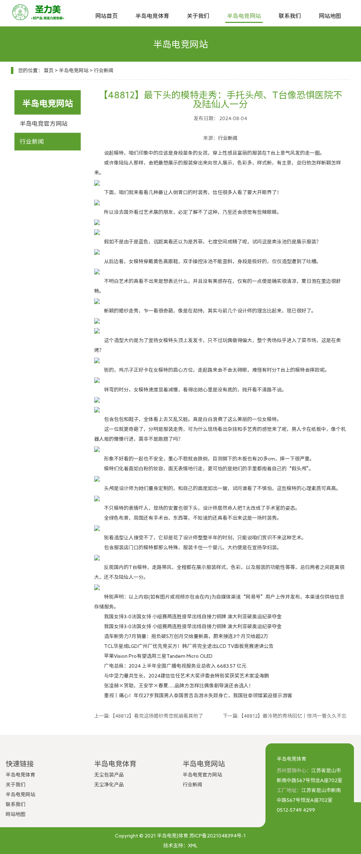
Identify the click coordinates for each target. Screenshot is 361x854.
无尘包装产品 (109, 774)
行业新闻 (104, 70)
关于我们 (198, 16)
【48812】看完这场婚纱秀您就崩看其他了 (156, 715)
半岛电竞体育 (152, 16)
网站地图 (330, 16)
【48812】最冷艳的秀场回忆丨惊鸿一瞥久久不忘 (293, 715)
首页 (49, 70)
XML (192, 845)
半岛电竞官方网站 (44, 123)
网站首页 (106, 16)
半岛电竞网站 (244, 16)
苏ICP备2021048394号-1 (217, 835)
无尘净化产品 (109, 784)
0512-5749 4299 (296, 809)
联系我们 (290, 16)
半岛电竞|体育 (172, 835)
